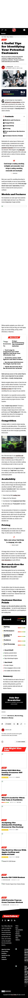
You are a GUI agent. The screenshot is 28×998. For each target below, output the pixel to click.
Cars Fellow (13, 994)
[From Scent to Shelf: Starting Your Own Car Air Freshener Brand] (19, 951)
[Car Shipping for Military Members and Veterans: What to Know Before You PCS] (19, 968)
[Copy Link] (21, 724)
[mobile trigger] (3, 30)
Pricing (7, 128)
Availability (9, 125)
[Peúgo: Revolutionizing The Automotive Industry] (7, 344)
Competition (9, 123)
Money (10, 718)
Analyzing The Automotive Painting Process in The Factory (12, 825)
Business (10, 715)
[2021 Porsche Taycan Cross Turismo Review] (14, 890)
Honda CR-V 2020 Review (13, 877)
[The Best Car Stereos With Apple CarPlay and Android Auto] (14, 840)
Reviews (4, 39)
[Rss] (15, 920)
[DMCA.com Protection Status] (6, 991)
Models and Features (12, 120)
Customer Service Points (14, 135)
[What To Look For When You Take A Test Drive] (14, 788)
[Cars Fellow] (14, 30)
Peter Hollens (6, 879)
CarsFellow (10, 66)
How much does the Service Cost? (14, 132)
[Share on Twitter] (14, 724)
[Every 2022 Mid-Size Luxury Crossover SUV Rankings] (14, 760)
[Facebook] (2, 920)
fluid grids (22, 150)
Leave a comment (21, 741)
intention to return (7, 388)
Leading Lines (16, 495)
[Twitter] (5, 920)
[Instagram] (12, 920)
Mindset (5, 718)
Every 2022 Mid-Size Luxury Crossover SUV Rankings (12, 772)
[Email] (17, 724)
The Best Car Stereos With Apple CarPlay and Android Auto (14, 852)
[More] (24, 724)
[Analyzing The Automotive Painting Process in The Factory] (14, 812)
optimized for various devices (12, 102)
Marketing (19, 715)
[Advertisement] (14, 14)
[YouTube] (8, 920)
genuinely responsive (7, 147)
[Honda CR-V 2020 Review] (14, 867)
